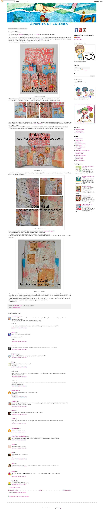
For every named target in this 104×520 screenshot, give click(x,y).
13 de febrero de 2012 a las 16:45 (19, 341)
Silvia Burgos (15, 428)
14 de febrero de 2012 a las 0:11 (19, 423)
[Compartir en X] (30, 305)
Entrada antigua (67, 490)
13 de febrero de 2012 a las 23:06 (19, 414)
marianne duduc (79, 131)
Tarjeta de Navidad (86, 196)
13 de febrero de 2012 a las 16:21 (19, 328)
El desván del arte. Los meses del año (87, 205)
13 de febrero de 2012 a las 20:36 (19, 367)
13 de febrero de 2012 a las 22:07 (19, 396)
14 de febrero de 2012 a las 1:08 (19, 432)
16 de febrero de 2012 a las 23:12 (19, 459)
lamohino (14, 480)
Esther (13, 410)
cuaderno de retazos (80, 147)
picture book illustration (81, 155)
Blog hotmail (14, 354)
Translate (85, 70)
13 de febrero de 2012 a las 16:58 (19, 349)
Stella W (13, 418)
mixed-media (17, 307)
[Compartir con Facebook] (32, 305)
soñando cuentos (79, 158)
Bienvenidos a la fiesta (81, 143)
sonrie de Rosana (38, 123)
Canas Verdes (79, 145)
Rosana (13, 471)
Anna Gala (14, 401)
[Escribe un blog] (29, 305)
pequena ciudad (79, 153)
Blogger (60, 508)
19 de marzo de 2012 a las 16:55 (19, 484)
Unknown (78, 37)
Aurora (13, 444)
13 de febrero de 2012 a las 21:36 (19, 376)
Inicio (40, 490)
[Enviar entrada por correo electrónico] (25, 305)
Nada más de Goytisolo (48, 231)
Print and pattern (79, 157)
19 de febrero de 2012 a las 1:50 (19, 476)
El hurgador (78, 148)
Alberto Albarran (79, 140)
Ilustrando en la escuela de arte (82, 150)
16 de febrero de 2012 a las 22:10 (19, 448)
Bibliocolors (78, 142)
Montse (13, 345)
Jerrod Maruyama (79, 152)
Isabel (13, 463)
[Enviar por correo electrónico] (27, 305)
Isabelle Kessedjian (80, 129)
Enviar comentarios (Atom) (20, 492)
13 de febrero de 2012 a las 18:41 (19, 357)
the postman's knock (80, 160)
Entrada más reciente (13, 490)
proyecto (21, 34)
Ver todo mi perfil (78, 39)
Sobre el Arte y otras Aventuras (19, 436)
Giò (12, 452)
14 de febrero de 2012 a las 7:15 (19, 440)
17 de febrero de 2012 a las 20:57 (19, 467)
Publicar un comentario (15, 487)
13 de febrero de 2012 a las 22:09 (19, 406)
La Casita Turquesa (16, 316)
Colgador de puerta (86, 186)
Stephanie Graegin (80, 132)
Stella (37, 34)
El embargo (39, 39)
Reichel (13, 332)
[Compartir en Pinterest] (33, 305)
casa (14, 307)
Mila (12, 362)
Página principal (79, 138)
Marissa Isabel (15, 390)
